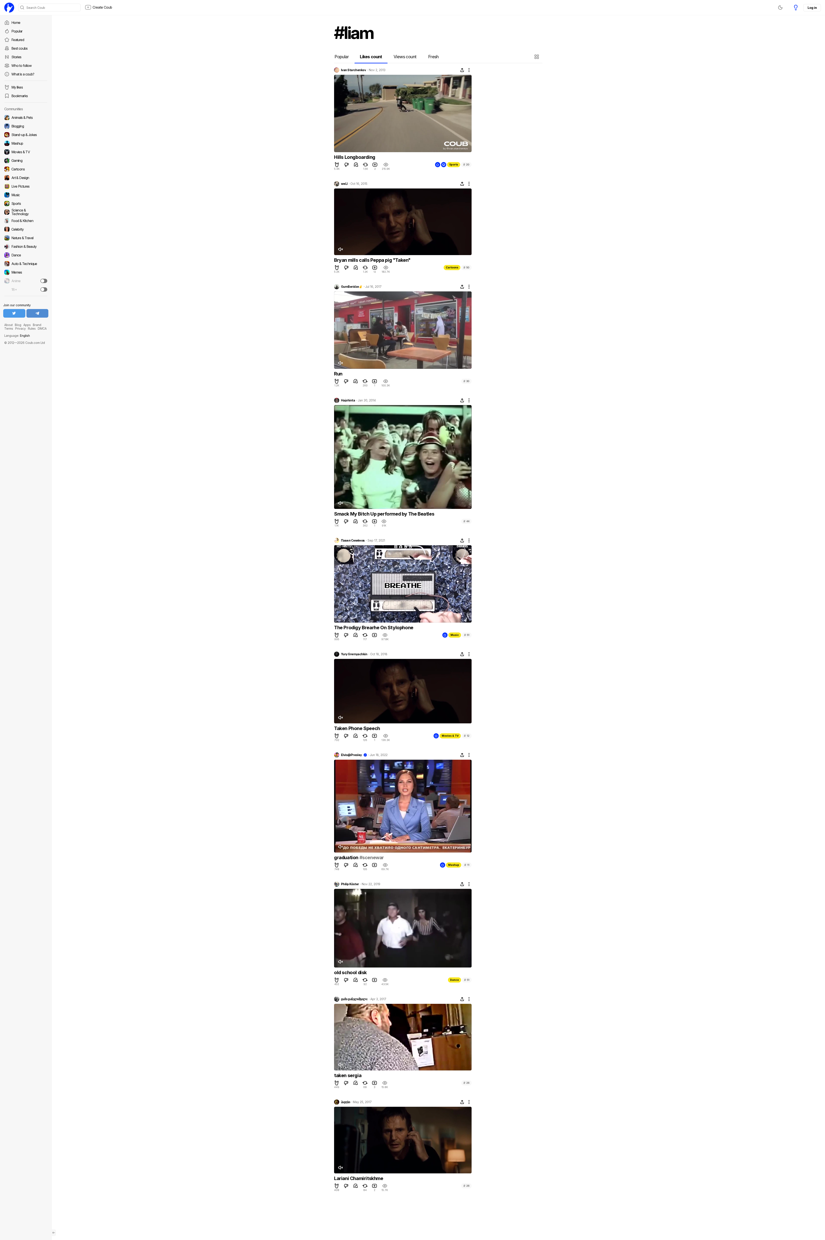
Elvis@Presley (351, 754)
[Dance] (26, 255)
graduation (346, 857)
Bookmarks (19, 96)
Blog (18, 325)
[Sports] (26, 203)
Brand (37, 325)
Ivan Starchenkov (353, 70)
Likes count (371, 56)
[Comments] (356, 164)
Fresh (433, 56)
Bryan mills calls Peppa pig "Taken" (372, 260)
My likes (17, 87)
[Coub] (9, 7)
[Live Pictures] (26, 186)
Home (15, 22)
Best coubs (19, 48)
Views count (405, 56)
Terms (8, 328)
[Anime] (26, 281)
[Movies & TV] (26, 152)
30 (466, 381)
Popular (17, 31)
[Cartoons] (26, 169)
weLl (344, 183)
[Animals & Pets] (26, 117)
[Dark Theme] (780, 7)
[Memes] (26, 272)
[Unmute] (340, 249)
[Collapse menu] (54, 1233)
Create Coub (102, 7)
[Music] (26, 195)
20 (466, 164)
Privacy (20, 328)
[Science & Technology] (26, 212)
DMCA (42, 328)
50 (466, 267)
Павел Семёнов (353, 540)
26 (466, 1083)
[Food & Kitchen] (26, 220)
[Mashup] (26, 143)
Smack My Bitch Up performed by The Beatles (384, 514)
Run (338, 374)
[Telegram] (37, 313)
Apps (27, 325)
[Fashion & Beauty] (26, 246)
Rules (32, 328)
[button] (537, 56)
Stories (16, 57)
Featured (17, 40)
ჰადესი (345, 1102)
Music (455, 635)
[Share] (462, 70)
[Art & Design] (26, 177)
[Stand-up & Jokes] (26, 134)
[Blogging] (26, 126)
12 (466, 736)
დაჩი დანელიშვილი (354, 999)
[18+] (43, 289)
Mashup (453, 864)
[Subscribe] (43, 281)
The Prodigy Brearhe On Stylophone (373, 627)
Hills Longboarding (354, 157)
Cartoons (452, 267)
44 (466, 521)
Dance (454, 979)
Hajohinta (348, 400)
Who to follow (21, 65)
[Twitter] (14, 313)
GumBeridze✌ (351, 286)
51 (466, 635)
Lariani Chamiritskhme (358, 1178)
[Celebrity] (26, 229)
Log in (812, 8)
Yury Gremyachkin (354, 654)
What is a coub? (22, 74)
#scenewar (371, 857)
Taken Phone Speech (357, 728)
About (8, 325)
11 (466, 865)
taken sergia (347, 1075)
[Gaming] (26, 160)
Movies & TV (450, 735)
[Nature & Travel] (26, 238)
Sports (453, 164)
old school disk (350, 972)
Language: (17, 335)
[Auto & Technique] (26, 263)
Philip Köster (350, 884)
